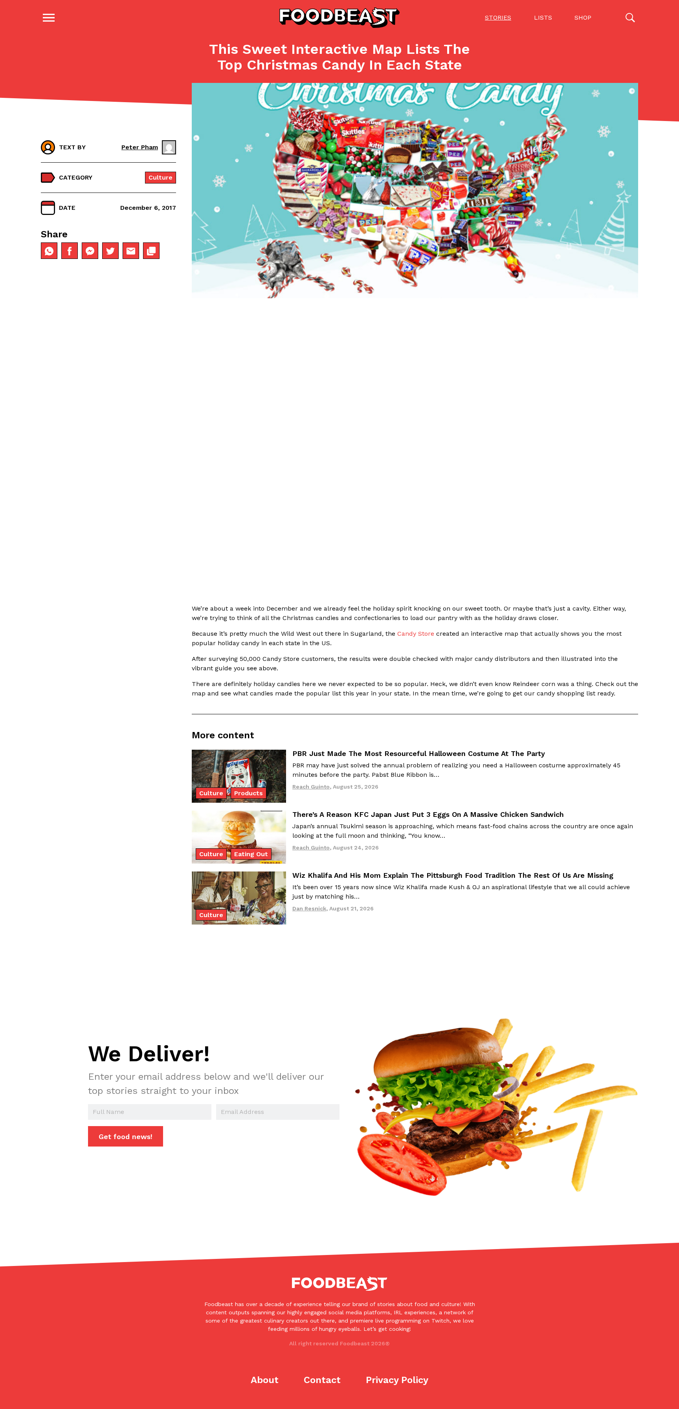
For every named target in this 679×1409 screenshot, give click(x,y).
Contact (322, 1379)
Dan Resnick (309, 908)
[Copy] (151, 251)
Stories (498, 17)
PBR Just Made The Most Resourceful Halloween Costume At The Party (418, 753)
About (265, 1379)
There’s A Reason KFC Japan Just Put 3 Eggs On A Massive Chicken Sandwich (428, 814)
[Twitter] (110, 251)
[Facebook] (69, 251)
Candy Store (415, 633)
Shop (582, 17)
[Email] (131, 251)
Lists (543, 17)
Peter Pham (139, 147)
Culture (161, 177)
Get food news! (125, 1136)
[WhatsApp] (49, 251)
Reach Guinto (311, 786)
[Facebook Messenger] (90, 251)
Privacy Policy (397, 1379)
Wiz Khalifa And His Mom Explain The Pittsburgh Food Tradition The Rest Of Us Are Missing (452, 875)
